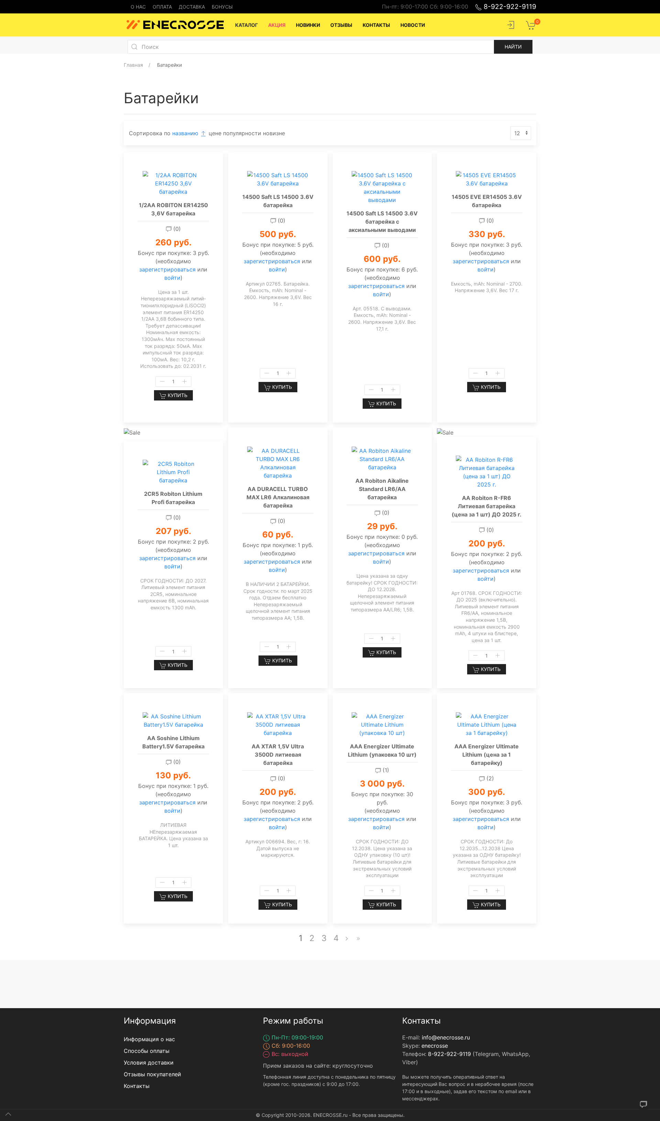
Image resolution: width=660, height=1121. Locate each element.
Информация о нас (149, 1039)
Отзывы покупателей (152, 1074)
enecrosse (434, 1045)
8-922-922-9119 (509, 6)
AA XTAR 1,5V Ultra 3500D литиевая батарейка (278, 754)
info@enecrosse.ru (446, 1037)
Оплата (162, 7)
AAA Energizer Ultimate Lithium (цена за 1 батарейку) (486, 754)
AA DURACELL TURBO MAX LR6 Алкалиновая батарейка (277, 497)
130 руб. (173, 775)
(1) (385, 770)
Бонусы (222, 7)
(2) (489, 778)
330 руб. (487, 234)
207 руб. (173, 531)
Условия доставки (149, 1062)
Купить (176, 395)
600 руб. (382, 259)
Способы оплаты (146, 1050)
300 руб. (486, 792)
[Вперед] (346, 938)
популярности (243, 133)
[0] (531, 24)
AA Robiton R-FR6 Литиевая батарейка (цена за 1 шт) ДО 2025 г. (486, 506)
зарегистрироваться (167, 269)
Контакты (137, 1085)
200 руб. (487, 543)
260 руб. (173, 242)
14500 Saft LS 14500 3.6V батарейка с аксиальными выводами (382, 221)
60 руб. (277, 535)
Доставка (192, 7)
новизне (274, 133)
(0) (176, 228)
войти (172, 277)
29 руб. (382, 526)
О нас (138, 7)
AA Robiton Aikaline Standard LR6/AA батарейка (382, 489)
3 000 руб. (382, 784)
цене (216, 133)
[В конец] (358, 938)
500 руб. (278, 234)
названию (186, 133)
